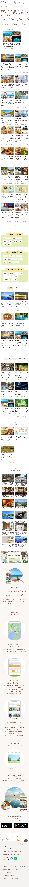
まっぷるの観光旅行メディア (9, 872)
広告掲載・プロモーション (9, 869)
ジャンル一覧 (6, 878)
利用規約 (16, 866)
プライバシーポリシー (8, 866)
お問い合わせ (22, 866)
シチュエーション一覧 (15, 878)
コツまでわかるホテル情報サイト (10, 875)
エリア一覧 (21, 875)
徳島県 (5, 6)
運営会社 (18, 869)
